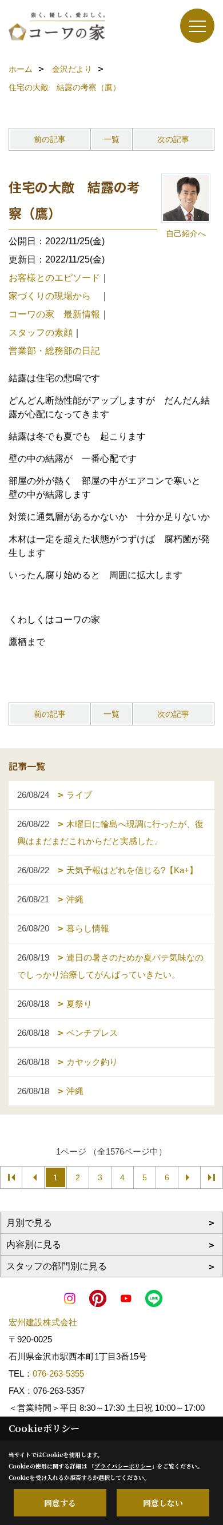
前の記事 (50, 139)
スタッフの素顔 (41, 332)
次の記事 (173, 139)
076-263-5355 (58, 1373)
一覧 (111, 139)
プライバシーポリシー (123, 1466)
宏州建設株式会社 (43, 1322)
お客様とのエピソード (54, 278)
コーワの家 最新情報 (54, 314)
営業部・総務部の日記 (54, 351)
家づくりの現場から (54, 296)
